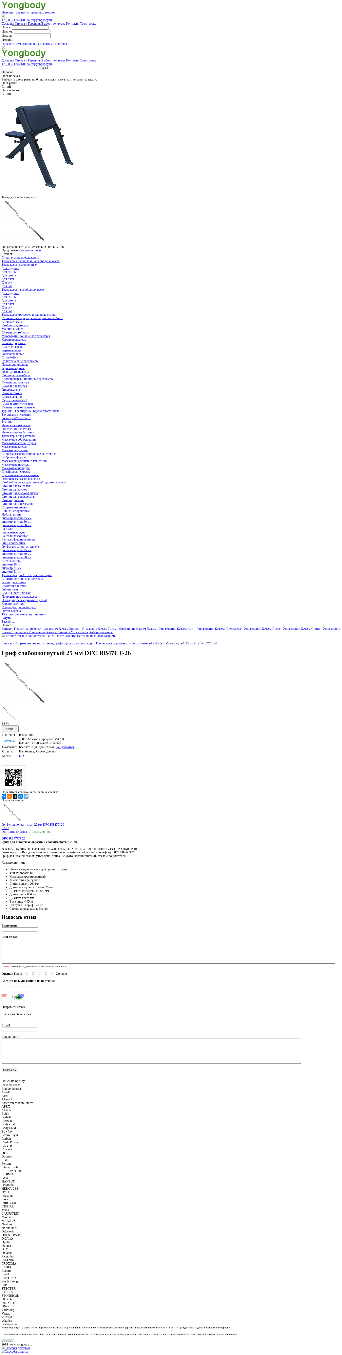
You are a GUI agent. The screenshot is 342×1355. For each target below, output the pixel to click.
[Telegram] (26, 796)
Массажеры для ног (15, 450)
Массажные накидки (16, 468)
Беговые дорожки (14, 343)
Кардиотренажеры (14, 339)
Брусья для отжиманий (17, 414)
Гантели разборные (15, 536)
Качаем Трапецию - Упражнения (24, 632)
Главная (7, 643)
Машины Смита (12, 329)
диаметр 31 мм (11, 568)
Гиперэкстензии (12, 389)
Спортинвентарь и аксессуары (22, 578)
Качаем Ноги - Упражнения (195, 628)
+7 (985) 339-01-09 (14, 20)
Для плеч (8, 279)
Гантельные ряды (13, 532)
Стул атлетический (14, 400)
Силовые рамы (12, 321)
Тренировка (88, 23)
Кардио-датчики (13, 603)
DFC (22, 755)
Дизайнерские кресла (16, 471)
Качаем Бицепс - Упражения (78, 628)
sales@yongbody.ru (39, 20)
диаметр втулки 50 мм (16, 525)
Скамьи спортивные (15, 382)
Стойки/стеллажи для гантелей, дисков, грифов (34, 482)
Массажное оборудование (19, 439)
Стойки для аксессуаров (18, 503)
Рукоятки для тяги (14, 585)
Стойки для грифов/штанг (19, 496)
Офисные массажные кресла (21, 478)
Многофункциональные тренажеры (26, 336)
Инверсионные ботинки (18, 432)
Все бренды (9, 1324)
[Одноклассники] (9, 796)
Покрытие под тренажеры (19, 596)
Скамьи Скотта (12, 393)
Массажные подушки (16, 464)
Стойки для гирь (13, 500)
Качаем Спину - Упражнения (320, 628)
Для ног (7, 286)
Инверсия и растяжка (16, 425)
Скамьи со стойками (15, 332)
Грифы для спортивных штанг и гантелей (124, 643)
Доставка (8, 23)
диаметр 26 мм (11, 564)
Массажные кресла (14, 446)
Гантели (7, 528)
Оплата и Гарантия (28, 23)
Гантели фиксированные (18, 539)
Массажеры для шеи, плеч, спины (24, 461)
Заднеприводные (13, 368)
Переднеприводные (15, 364)
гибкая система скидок (17, 43)
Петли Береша (11, 610)
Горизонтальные (13, 354)
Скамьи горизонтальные (18, 407)
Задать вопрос (41, 831)
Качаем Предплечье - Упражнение (238, 628)
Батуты (6, 618)
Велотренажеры (12, 346)
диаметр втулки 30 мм (16, 521)
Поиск (44, 67)
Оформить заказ (30, 250)
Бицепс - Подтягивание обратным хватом (30, 628)
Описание (8, 831)
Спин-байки (10, 357)
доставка (61, 43)
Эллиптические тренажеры (20, 361)
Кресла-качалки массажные (20, 475)
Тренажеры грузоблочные (19, 264)
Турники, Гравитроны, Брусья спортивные (30, 411)
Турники (7, 421)
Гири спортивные (14, 543)
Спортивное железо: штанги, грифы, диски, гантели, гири (54, 643)
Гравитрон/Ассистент (16, 418)
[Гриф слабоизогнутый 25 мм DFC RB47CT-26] (24, 705)
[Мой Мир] (20, 796)
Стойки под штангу (15, 325)
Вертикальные (11, 350)
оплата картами (43, 43)
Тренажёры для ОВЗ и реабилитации (27, 575)
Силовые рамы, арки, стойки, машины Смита (32, 318)
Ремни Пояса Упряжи (16, 593)
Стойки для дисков (14, 489)
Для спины (9, 271)
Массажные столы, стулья (19, 443)
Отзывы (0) (23, 831)
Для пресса (9, 275)
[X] (15, 796)
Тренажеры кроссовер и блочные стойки (29, 314)
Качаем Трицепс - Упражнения (67, 632)
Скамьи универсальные (17, 403)
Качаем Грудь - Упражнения (116, 628)
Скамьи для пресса (14, 386)
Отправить (9, 1069)
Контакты (73, 23)
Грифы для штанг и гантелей (21, 546)
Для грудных (10, 268)
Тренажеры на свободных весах (23, 289)
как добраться (65, 747)
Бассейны (8, 621)
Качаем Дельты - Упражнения (156, 628)
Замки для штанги (14, 582)
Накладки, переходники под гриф (24, 600)
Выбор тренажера (53, 23)
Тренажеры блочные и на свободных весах (31, 261)
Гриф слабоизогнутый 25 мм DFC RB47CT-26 (186, 643)
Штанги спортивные (16, 511)
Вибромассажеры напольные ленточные (29, 453)
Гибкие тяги (10, 589)
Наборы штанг (11, 514)
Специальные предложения (20, 257)
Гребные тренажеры (15, 371)
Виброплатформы (14, 457)
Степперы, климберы (16, 375)
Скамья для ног (12, 396)
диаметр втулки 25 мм (16, 518)
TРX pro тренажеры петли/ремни (24, 614)
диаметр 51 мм (11, 571)
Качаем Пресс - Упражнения (281, 628)
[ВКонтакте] (4, 796)
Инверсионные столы (16, 428)
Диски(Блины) (11, 561)
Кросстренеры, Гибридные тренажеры (27, 378)
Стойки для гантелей (16, 486)
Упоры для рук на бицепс (19, 607)
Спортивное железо (15, 507)
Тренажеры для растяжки (19, 436)
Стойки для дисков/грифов (20, 493)
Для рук (7, 282)
